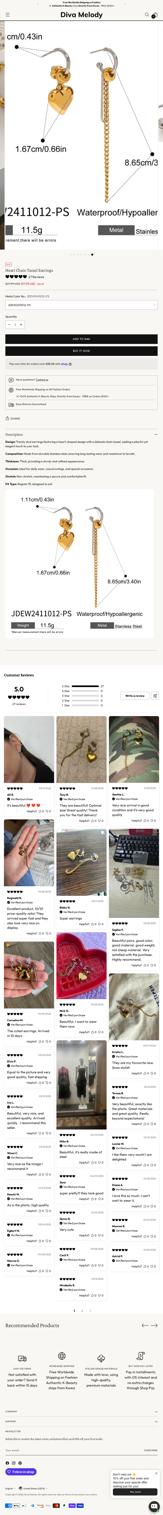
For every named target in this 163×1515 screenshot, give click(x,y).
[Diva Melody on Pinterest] (20, 1463)
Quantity (11, 316)
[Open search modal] (147, 14)
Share (15, 418)
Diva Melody (30, 1494)
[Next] (124, 4)
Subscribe (151, 1450)
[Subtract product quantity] (9, 325)
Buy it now (81, 351)
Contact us (42, 379)
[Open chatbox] (154, 1506)
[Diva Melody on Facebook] (7, 1463)
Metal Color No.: (27, 296)
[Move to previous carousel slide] (145, 1325)
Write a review (135, 696)
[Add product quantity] (21, 325)
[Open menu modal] (7, 14)
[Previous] (38, 4)
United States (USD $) (34, 1488)
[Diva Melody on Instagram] (14, 1463)
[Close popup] (156, 1473)
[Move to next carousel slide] (154, 1325)
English (9, 1488)
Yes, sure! (135, 1491)
